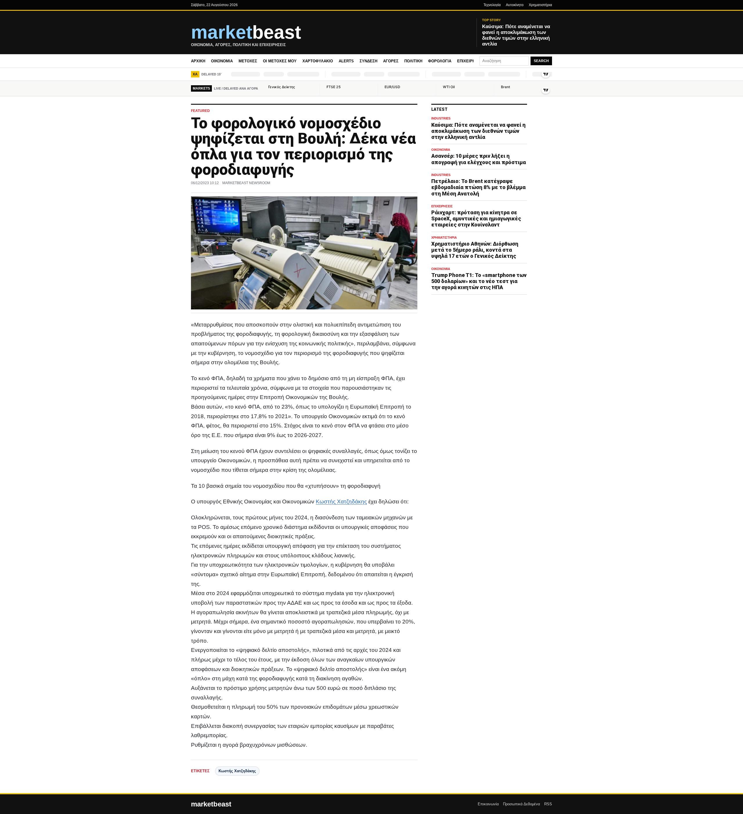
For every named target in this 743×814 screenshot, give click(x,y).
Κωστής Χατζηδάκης (341, 501)
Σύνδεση (368, 61)
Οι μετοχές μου (280, 61)
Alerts (346, 61)
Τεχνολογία (492, 5)
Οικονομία (222, 61)
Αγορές (390, 61)
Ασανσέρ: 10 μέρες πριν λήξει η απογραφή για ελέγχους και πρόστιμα (478, 159)
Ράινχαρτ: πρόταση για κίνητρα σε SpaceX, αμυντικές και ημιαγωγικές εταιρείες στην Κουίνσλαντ (476, 218)
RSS (548, 804)
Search (541, 61)
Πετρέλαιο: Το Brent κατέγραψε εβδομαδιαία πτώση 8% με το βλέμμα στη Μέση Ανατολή (478, 187)
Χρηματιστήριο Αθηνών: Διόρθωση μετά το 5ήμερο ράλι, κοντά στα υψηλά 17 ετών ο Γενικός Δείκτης (474, 250)
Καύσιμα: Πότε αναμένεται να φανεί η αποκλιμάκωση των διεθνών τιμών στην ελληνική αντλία (478, 131)
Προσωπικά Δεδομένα (521, 804)
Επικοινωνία (488, 804)
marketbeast (211, 804)
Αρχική (198, 61)
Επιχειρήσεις (470, 61)
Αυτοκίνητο (515, 5)
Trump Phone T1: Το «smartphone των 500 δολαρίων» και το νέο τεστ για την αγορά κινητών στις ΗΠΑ (478, 281)
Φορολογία (439, 61)
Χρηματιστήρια (540, 5)
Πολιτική (413, 61)
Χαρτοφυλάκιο (317, 61)
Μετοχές (248, 61)
